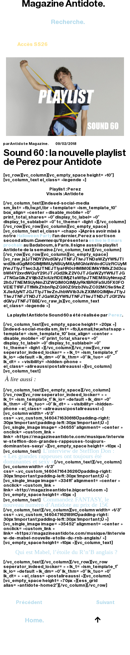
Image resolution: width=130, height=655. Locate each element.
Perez (115, 315)
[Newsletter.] (32, 39)
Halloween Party (34, 235)
